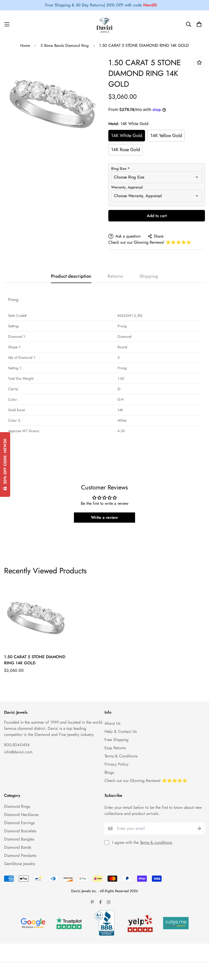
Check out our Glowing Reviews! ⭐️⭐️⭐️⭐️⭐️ (149, 242)
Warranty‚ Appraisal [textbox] (127, 187)
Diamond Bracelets (20, 831)
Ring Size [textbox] (120, 168)
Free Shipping (116, 740)
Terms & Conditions (120, 756)
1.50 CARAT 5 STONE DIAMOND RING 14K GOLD (34, 660)
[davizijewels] (104, 24)
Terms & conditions (156, 842)
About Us (112, 723)
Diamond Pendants (20, 855)
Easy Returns (115, 748)
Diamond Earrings (19, 823)
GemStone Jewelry (19, 864)
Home (25, 45)
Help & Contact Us (120, 731)
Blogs (109, 772)
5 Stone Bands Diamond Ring (65, 45)
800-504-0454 (17, 745)
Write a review (104, 517)
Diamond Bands (17, 847)
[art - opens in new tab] (33, 923)
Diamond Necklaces (21, 815)
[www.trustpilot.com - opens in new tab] (69, 923)
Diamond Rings (17, 806)
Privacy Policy (116, 764)
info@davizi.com (18, 752)
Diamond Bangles (19, 839)
